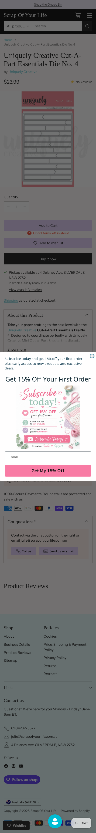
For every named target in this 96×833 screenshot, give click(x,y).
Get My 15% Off (48, 471)
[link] (48, 417)
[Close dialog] (92, 356)
